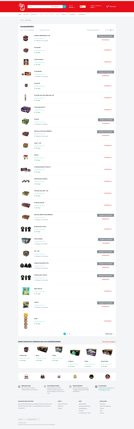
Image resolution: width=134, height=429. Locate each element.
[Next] (116, 356)
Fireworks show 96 (39, 202)
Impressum (102, 404)
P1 (51, 14)
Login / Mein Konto (62, 404)
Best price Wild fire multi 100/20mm (43, 214)
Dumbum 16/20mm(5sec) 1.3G (42, 35)
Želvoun (36, 155)
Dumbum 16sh (23, 355)
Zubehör (63, 14)
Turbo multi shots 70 (39, 107)
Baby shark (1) (38, 288)
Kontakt (60, 408)
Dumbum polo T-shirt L (40, 226)
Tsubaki (54, 355)
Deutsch (21, 419)
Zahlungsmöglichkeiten (84, 406)
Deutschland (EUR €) (32, 419)
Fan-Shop (72, 14)
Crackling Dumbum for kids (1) (42, 167)
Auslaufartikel (82, 14)
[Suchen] (64, 6)
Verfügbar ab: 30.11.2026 (106, 239)
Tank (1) (36, 302)
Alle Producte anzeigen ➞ (109, 341)
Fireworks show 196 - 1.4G (41, 190)
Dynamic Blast (104, 361)
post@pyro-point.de (105, 389)
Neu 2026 (26, 14)
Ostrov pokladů (38, 238)
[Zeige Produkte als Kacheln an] (113, 30)
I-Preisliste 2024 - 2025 (84, 413)
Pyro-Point (33, 14)
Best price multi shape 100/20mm (43, 131)
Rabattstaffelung (83, 408)
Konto (92, 7)
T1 (56, 14)
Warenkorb (60, 406)
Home (19, 14)
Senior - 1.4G (37, 143)
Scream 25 (37, 83)
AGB (101, 410)
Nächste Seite (108, 333)
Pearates (36, 119)
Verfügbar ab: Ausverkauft (105, 36)
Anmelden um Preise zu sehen (39, 38)
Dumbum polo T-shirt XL (40, 275)
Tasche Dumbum (38, 59)
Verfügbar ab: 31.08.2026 (106, 119)
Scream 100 (37, 47)
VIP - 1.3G (36, 251)
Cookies (102, 408)
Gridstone (70, 361)
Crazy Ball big (38, 71)
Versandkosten (82, 404)
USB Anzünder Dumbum (40, 178)
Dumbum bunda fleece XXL (41, 263)
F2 (46, 14)
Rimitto (86, 361)
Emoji (35, 318)
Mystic (37, 355)
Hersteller (81, 410)
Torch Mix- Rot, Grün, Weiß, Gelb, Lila (44, 95)
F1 (40, 14)
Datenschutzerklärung (105, 406)
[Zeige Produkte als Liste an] (110, 30)
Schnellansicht (105, 39)
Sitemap (102, 413)
